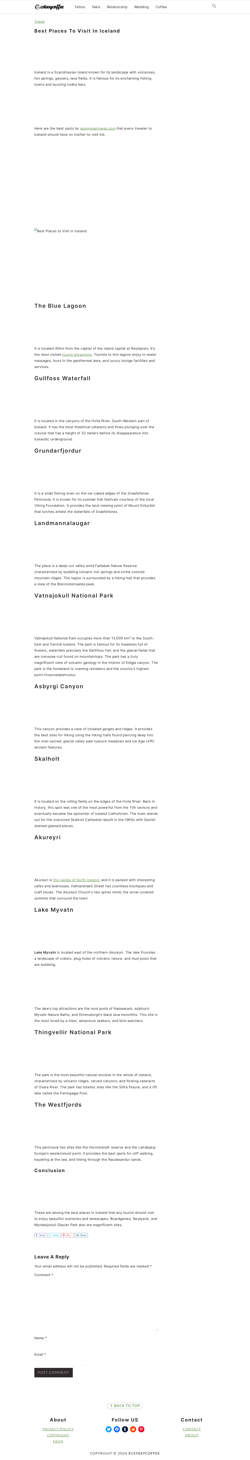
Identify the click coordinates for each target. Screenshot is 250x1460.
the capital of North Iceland (76, 880)
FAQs (58, 1441)
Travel (39, 22)
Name (40, 1338)
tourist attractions (77, 355)
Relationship (117, 7)
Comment (43, 1275)
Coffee (161, 7)
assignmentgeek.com (97, 128)
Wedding (141, 7)
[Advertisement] (96, 52)
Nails (96, 7)
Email (40, 1354)
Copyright (58, 1435)
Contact (192, 1429)
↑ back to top (125, 1406)
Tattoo (79, 7)
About (192, 1435)
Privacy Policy (58, 1429)
